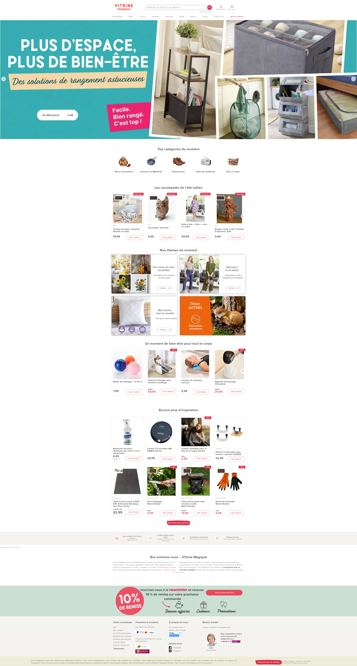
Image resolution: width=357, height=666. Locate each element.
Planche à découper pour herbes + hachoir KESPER (228, 453)
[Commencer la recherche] (209, 7)
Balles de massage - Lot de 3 (127, 381)
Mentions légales (288, 661)
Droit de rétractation (121, 645)
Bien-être (169, 17)
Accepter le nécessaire (303, 661)
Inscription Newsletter (122, 633)
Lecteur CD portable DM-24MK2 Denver (159, 449)
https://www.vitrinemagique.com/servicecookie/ (193, 663)
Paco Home (117, 498)
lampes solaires (169, 570)
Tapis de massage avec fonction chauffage (159, 381)
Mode (182, 17)
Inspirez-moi (219, 17)
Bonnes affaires (237, 17)
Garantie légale (119, 642)
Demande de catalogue (122, 636)
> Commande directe (205, 12)
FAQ (114, 627)
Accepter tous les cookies (268, 662)
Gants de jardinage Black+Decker (225, 502)
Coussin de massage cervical (191, 381)
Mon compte (118, 630)
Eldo (149, 224)
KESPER (218, 449)
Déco (131, 17)
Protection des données (299, 663)
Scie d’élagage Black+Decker (154, 502)
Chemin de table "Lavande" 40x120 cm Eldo (126, 230)
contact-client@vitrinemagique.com (216, 627)
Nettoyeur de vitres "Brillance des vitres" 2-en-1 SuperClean (126, 451)
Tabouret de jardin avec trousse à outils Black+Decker (193, 503)
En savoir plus (178, 572)
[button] (122, 622)
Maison (193, 17)
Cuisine (142, 17)
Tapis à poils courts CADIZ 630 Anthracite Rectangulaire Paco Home (126, 503)
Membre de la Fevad (177, 630)
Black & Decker (152, 498)
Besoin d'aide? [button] (210, 622)
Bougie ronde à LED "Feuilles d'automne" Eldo (229, 230)
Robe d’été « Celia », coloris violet (194, 225)
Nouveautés (117, 17)
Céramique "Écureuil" (158, 228)
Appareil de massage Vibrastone (225, 382)
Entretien (155, 17)
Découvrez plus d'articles (178, 523)
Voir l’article (134, 237)
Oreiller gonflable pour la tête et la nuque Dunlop (194, 449)
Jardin (205, 17)
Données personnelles (122, 639)
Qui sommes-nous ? (177, 627)
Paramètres (286, 663)
